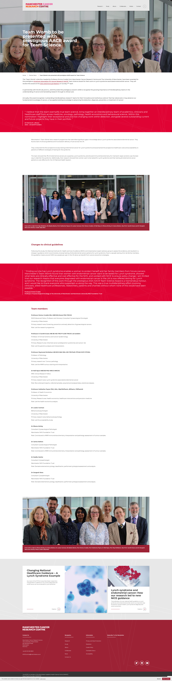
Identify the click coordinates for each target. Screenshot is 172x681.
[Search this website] (144, 6)
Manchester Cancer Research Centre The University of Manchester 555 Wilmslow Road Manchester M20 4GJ (32, 643)
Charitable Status (90, 650)
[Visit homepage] (41, 5)
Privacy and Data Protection (93, 641)
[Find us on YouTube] (147, 663)
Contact (138, 6)
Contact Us (68, 657)
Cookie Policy (89, 647)
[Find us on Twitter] (136, 663)
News (66, 654)
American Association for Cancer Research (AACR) (51, 81)
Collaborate (123, 6)
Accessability (89, 654)
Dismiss (159, 678)
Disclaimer (89, 644)
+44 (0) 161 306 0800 (28, 651)
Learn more (43, 678)
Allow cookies (166, 678)
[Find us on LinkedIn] (142, 663)
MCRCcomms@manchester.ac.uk (32, 654)
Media (131, 6)
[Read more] (86, 589)
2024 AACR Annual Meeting (49, 83)
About (114, 6)
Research (100, 6)
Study (107, 6)
